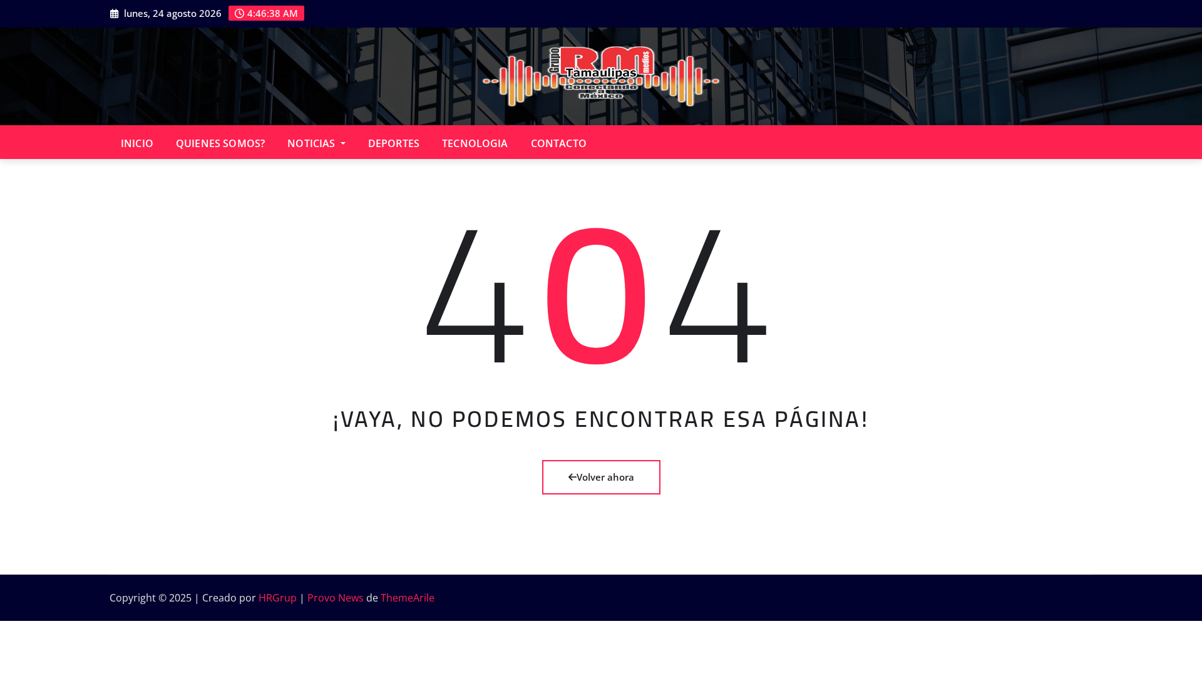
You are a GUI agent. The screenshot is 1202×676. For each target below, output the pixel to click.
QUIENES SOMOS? (220, 143)
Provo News (335, 598)
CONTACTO (559, 143)
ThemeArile (407, 598)
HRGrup (278, 598)
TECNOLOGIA (475, 143)
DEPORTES (393, 143)
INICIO (137, 143)
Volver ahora (605, 477)
